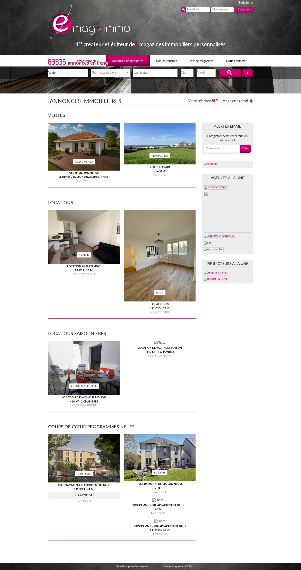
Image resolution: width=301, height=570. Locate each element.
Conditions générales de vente (132, 566)
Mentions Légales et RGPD (177, 566)
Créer (245, 148)
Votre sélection (203, 101)
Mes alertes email (235, 101)
